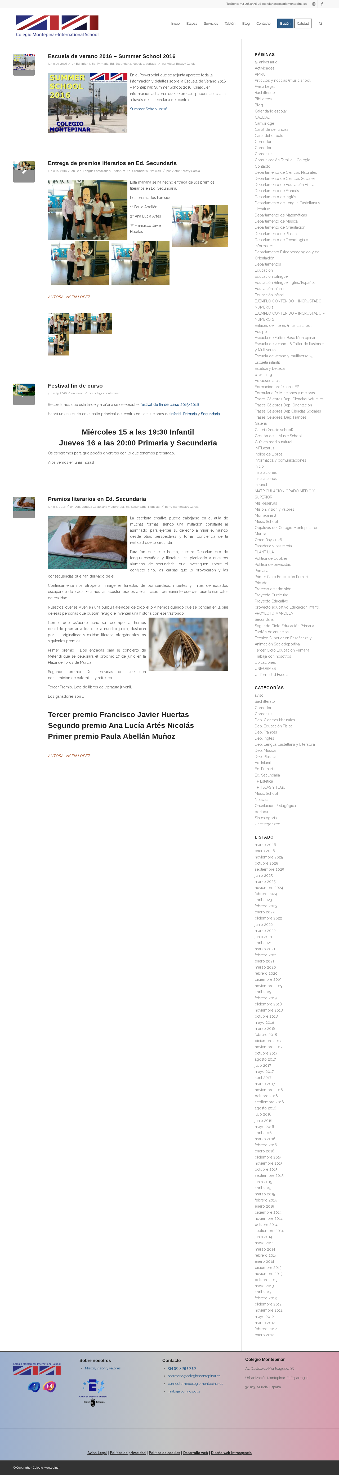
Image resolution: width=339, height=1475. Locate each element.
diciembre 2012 (268, 1304)
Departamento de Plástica (276, 234)
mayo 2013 (264, 1286)
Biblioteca (263, 99)
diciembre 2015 (268, 1157)
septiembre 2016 (269, 1102)
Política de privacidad (273, 564)
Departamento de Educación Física (284, 185)
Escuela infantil (267, 362)
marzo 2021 (265, 949)
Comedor (263, 142)
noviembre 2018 (269, 1010)
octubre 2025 (266, 863)
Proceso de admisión (273, 589)
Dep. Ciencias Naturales (275, 720)
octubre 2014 (266, 1224)
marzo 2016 (265, 1139)
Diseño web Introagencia (231, 1453)
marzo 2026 (265, 845)
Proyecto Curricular (271, 595)
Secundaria (264, 619)
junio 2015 (263, 1182)
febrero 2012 (266, 1329)
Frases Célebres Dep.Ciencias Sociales (288, 411)
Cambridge (264, 123)
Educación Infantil (270, 295)
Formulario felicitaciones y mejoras (285, 393)
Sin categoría (266, 818)
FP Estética (264, 781)
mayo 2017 (264, 1071)
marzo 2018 (265, 1028)
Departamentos (268, 264)
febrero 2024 (266, 894)
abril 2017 (263, 1077)
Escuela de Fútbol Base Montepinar (285, 338)
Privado (261, 583)
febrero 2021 (266, 955)
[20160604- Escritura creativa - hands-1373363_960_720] (24, 507)
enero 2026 (265, 851)
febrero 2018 (266, 1034)
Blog (259, 105)
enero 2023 (265, 912)
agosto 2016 (265, 1108)
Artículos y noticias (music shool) (283, 80)
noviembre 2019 (269, 986)
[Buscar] (320, 23)
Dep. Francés (266, 732)
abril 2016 (263, 1133)
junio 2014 (263, 1237)
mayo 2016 (264, 1127)
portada (151, 64)
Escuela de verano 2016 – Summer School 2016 (112, 56)
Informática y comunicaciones (280, 460)
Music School (266, 521)
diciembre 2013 (268, 1267)
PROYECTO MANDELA (274, 613)
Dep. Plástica (265, 756)
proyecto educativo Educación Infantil (287, 607)
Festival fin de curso (75, 386)
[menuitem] (175, 23)
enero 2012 (264, 1335)
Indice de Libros (269, 454)
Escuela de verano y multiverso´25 (284, 356)
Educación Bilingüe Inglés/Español (285, 282)
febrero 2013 (266, 1298)
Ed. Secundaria (120, 64)
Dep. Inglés (264, 738)
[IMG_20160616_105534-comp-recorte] (24, 172)
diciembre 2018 (268, 1004)
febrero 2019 (266, 998)
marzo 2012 (265, 1323)
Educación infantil (270, 289)
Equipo (261, 331)
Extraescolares (267, 381)
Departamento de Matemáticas (281, 215)
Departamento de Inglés (275, 197)
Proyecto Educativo (271, 601)
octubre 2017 (266, 1053)
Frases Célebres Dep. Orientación (283, 405)
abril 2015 (263, 1188)
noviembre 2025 (269, 857)
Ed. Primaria (100, 64)
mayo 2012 (264, 1317)
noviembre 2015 (268, 1163)
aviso (79, 393)
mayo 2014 (264, 1243)
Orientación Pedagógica (275, 806)
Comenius (263, 154)
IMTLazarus (264, 448)
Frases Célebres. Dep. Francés (280, 417)
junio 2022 (264, 924)
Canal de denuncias (271, 129)
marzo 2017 (265, 1084)
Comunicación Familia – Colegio (282, 160)
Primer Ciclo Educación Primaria (282, 577)
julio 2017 (263, 1065)
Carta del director (270, 135)
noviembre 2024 (269, 888)
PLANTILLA (264, 552)
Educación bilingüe (271, 276)
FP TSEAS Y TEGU (270, 787)
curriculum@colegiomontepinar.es (195, 1383)
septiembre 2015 (269, 1175)
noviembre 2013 (269, 1274)
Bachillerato (265, 92)
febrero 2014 (266, 1255)
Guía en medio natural (273, 442)
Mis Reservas (266, 503)
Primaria (261, 571)
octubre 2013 (266, 1280)
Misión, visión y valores (274, 509)
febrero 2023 (266, 906)
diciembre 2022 (268, 918)
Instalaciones (266, 472)
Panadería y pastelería (273, 546)
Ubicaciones (265, 662)
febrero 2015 (265, 1200)
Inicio (259, 466)
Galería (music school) (274, 430)
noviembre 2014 (269, 1218)
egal (103, 1453)
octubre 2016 (266, 1096)
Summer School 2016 (148, 109)
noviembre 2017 (268, 1047)
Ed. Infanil (83, 64)
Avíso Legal (265, 86)
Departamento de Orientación (280, 227)
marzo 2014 (265, 1249)
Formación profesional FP (277, 387)
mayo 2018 (264, 1022)
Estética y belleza (270, 368)
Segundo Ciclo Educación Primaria (284, 626)
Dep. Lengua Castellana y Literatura (100, 171)
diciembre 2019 (268, 979)
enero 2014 (264, 1261)
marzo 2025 (265, 881)
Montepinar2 (265, 515)
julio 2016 (263, 1114)
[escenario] (24, 394)
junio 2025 (264, 875)
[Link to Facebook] (322, 4)
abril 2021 (263, 943)
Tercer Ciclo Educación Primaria (282, 650)
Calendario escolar (271, 111)
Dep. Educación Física (273, 726)
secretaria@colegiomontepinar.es (194, 1376)
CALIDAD (262, 117)
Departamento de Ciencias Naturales (286, 172)
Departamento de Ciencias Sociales (285, 178)
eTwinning (263, 374)
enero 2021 (264, 961)
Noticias (138, 64)
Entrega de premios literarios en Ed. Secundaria (112, 163)
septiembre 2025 (269, 869)
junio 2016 (264, 1120)
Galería (261, 423)
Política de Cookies (271, 558)
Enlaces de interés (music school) (284, 325)
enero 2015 (264, 1206)
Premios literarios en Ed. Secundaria (97, 499)
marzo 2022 (265, 931)
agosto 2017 (265, 1059)
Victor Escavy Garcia (181, 64)
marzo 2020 (265, 967)
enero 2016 (264, 1151)
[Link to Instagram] (314, 4)
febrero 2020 (266, 973)
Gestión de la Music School (278, 436)
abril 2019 (263, 992)
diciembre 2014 (268, 1212)
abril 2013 (263, 1292)
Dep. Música (265, 750)
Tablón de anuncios (272, 632)
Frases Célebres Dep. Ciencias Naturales (289, 399)
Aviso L (93, 1453)
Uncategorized (267, 824)
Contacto (262, 166)
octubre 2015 (266, 1169)
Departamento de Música (276, 221)
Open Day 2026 (268, 540)
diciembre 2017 (268, 1041)
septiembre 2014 (269, 1231)
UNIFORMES (265, 668)
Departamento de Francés (277, 191)
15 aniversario (266, 62)
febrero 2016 (266, 1145)
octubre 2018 (266, 1016)
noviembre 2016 (269, 1090)
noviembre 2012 (269, 1310)
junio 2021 (263, 937)
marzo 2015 (265, 1194)
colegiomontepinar (107, 393)
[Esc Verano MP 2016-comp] (24, 65)
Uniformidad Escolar (272, 675)
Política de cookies (164, 1453)
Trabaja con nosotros (273, 656)
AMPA (260, 74)
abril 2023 (263, 900)
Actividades (264, 68)
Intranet (261, 485)
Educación (264, 270)
